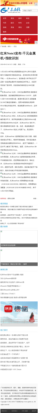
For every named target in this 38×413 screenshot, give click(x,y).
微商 (4, 32)
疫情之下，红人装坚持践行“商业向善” (12, 223)
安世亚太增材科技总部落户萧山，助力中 (15, 346)
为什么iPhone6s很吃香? (8, 278)
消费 (27, 27)
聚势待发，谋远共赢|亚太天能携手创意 (14, 339)
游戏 (4, 27)
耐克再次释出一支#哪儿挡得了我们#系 (14, 335)
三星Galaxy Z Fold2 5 (7, 294)
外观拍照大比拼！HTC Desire (10, 369)
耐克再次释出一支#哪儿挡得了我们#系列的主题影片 (16, 206)
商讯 (20, 27)
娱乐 (12, 23)
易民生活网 (11, 198)
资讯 (12, 18)
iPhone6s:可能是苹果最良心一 (10, 286)
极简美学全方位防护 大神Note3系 (12, 282)
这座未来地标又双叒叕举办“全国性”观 (14, 358)
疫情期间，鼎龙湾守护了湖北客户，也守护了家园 (16, 215)
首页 (4, 18)
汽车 (4, 23)
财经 (20, 18)
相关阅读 (4, 204)
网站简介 (4, 411)
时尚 (20, 23)
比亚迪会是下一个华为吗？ (10, 354)
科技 (27, 18)
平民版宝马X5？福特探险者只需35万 (13, 365)
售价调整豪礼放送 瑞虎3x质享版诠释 (13, 297)
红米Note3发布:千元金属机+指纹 (12, 274)
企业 (27, 23)
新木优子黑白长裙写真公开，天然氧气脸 (15, 362)
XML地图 (25, 411)
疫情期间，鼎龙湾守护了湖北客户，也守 (15, 343)
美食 (12, 27)
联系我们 (14, 411)
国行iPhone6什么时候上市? (9, 290)
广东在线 (3, 46)
